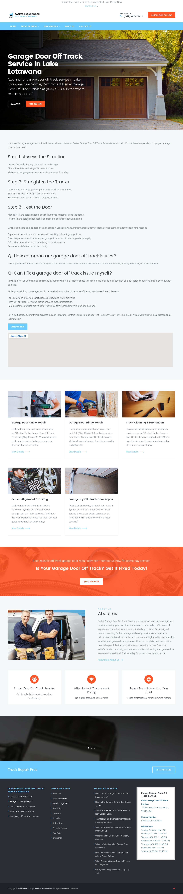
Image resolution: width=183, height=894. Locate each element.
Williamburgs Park (60, 803)
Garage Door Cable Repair (21, 796)
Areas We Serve (29, 26)
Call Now (15, 104)
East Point (57, 833)
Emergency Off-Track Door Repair (24, 816)
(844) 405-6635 (133, 16)
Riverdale (56, 793)
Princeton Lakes (59, 828)
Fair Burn (56, 813)
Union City (56, 808)
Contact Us (90, 6)
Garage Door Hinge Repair (21, 801)
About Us (69, 26)
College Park (57, 823)
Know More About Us (108, 659)
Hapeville (56, 818)
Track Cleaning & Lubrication (22, 806)
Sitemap (74, 888)
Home (13, 26)
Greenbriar (57, 837)
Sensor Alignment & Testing (22, 811)
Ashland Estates (59, 798)
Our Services (51, 26)
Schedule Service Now (161, 15)
